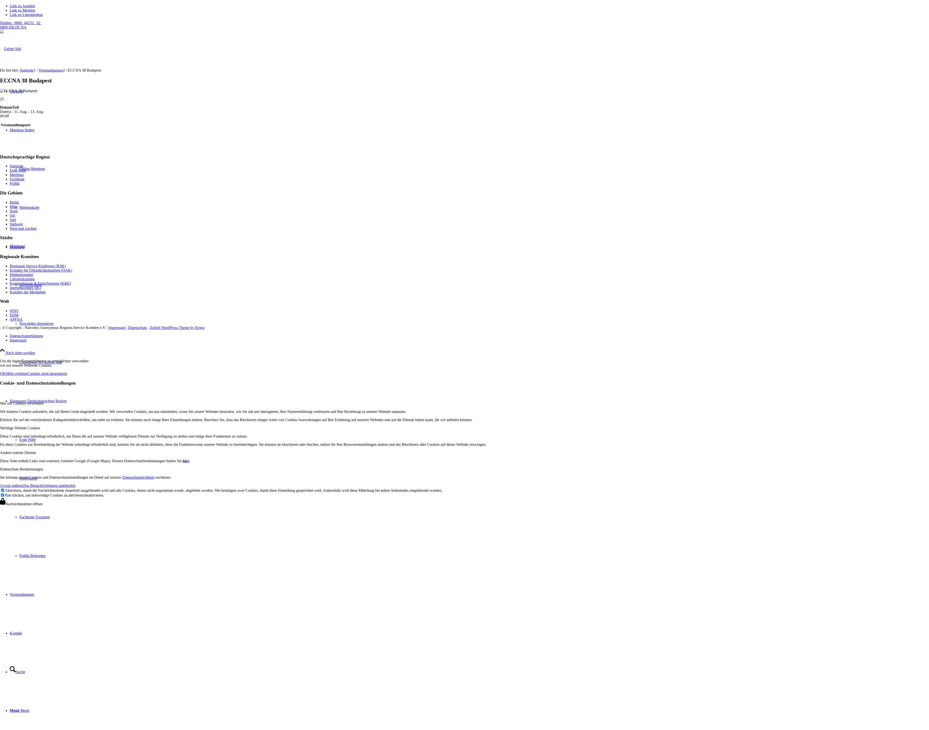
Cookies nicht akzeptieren (47, 374)
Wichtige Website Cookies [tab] (20, 428)
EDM (14, 315)
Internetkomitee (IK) (25, 288)
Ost (12, 215)
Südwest (16, 224)
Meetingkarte (29, 207)
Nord (14, 211)
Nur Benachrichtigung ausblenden (49, 486)
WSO (14, 311)
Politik (15, 183)
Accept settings (11, 486)
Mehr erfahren (17, 374)
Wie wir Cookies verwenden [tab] (22, 403)
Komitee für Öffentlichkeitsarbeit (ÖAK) (41, 270)
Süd (13, 220)
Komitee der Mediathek (28, 292)
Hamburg (17, 247)
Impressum (117, 328)
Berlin (14, 202)
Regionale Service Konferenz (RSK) (38, 266)
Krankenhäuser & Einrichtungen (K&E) (40, 283)
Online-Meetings (32, 169)
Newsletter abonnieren (36, 323)
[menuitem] (474, 517)
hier (186, 461)
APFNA (16, 319)
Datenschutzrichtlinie (138, 477)
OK (3, 374)
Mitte (14, 207)
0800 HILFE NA (20, 25)
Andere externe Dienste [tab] (18, 453)
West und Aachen (23, 228)
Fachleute (17, 179)
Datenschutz (137, 328)
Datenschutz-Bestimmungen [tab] (21, 469)
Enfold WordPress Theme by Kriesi (177, 328)
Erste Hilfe (18, 170)
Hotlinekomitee (21, 275)
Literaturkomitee (22, 279)
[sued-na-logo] (10, 49)
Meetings (17, 175)
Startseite (16, 166)
